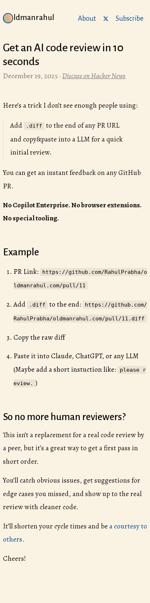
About (87, 18)
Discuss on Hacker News (94, 76)
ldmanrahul (33, 17)
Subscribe (129, 18)
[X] (105, 18)
